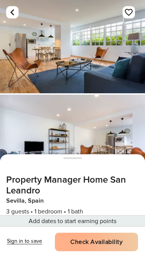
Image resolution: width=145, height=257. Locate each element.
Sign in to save (24, 241)
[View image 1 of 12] (72, 46)
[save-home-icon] (129, 12)
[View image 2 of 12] (72, 141)
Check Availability (96, 242)
